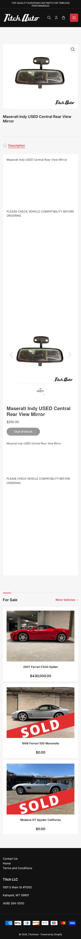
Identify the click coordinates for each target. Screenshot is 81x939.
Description (16, 145)
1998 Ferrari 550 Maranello (40, 743)
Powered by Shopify (51, 934)
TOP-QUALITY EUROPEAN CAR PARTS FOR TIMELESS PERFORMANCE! (40, 4)
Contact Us (10, 858)
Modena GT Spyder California (40, 820)
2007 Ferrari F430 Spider (40, 667)
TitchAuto (33, 934)
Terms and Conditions (17, 868)
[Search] (49, 18)
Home (7, 863)
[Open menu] (74, 18)
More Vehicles (65, 600)
